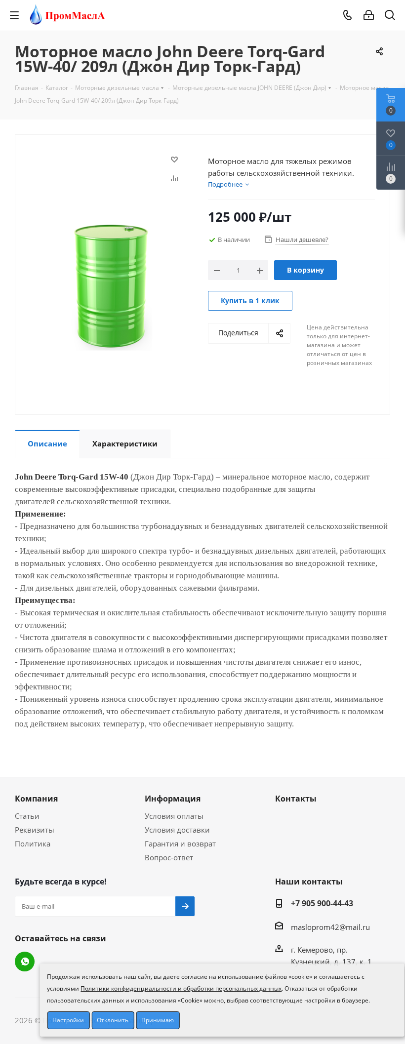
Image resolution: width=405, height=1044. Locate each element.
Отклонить (112, 1020)
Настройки (68, 1020)
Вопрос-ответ (169, 857)
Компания (36, 798)
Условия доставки (177, 830)
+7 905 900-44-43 (322, 903)
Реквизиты (34, 830)
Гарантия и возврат (180, 843)
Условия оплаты (174, 816)
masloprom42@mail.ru (330, 927)
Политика (32, 843)
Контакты (296, 798)
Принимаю (157, 1020)
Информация (173, 798)
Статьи (27, 816)
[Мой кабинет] (369, 15)
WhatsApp (25, 961)
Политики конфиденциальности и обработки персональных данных (181, 988)
